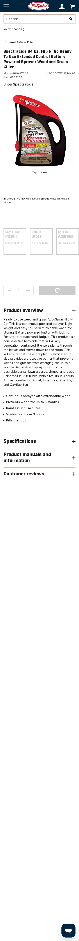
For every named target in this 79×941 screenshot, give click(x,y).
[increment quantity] (28, 290)
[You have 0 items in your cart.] (72, 6)
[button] (62, 6)
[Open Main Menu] (6, 6)
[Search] (71, 19)
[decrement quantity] (9, 290)
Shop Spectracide (19, 84)
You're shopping (14, 29)
